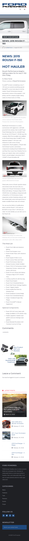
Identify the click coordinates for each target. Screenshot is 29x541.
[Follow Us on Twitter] (7, 515)
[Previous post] (2, 349)
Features (4, 492)
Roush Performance (12, 91)
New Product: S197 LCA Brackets (18, 349)
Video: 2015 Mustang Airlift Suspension (10, 360)
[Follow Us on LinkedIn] (13, 515)
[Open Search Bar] (20, 9)
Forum (4, 504)
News (3, 490)
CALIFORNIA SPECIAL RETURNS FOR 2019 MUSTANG (12, 410)
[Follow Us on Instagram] (10, 515)
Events (4, 501)
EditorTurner (10, 47)
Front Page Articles (10, 37)
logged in (11, 377)
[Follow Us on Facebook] (3, 515)
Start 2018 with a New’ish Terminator (18, 422)
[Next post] (26, 360)
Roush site (7, 214)
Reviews (4, 498)
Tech (3, 495)
